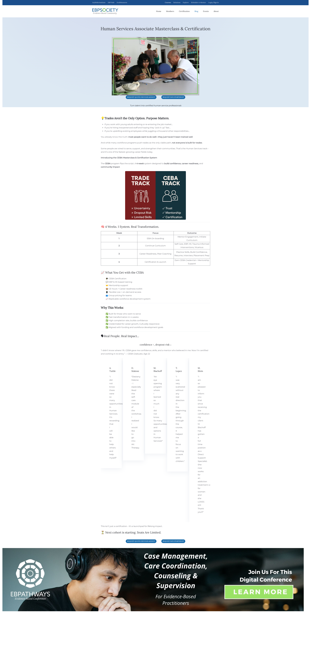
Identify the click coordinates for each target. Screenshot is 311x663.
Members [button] (170, 11)
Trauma (120, 622)
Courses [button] (168, 2)
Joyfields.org (98, 656)
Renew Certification (165, 636)
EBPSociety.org (110, 656)
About (216, 11)
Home (158, 11)
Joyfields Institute (98, 2)
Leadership (121, 639)
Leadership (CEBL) (165, 629)
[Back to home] (105, 11)
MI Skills (120, 632)
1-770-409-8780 (205, 622)
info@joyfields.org (206, 625)
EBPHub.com (123, 656)
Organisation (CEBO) (166, 632)
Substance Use (123, 625)
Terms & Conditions (84, 637)
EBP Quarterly (204, 643)
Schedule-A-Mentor (198, 2)
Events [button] (206, 11)
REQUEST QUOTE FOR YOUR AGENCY (141, 97)
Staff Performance (124, 636)
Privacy (94, 637)
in (87, 642)
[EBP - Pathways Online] (153, 579)
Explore (186, 2)
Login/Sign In (213, 2)
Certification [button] (184, 11)
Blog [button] (196, 11)
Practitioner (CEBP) (165, 625)
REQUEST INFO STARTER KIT (173, 97)
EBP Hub (111, 2)
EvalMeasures (204, 636)
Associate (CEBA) (164, 622)
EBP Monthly (204, 639)
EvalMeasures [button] (122, 2)
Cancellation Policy (105, 637)
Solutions (176, 2)
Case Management (124, 629)
